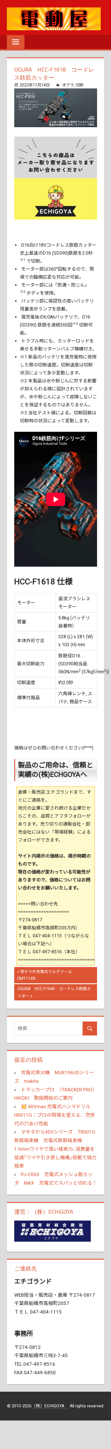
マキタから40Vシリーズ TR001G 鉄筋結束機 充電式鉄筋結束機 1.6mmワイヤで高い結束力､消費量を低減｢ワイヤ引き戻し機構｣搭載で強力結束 (57, 1149)
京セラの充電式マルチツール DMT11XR (46, 976)
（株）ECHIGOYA (50, 1406)
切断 (80, 85)
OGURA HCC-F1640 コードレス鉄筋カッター (54, 993)
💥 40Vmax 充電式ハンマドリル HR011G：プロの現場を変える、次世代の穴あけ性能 (54, 1115)
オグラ (68, 85)
